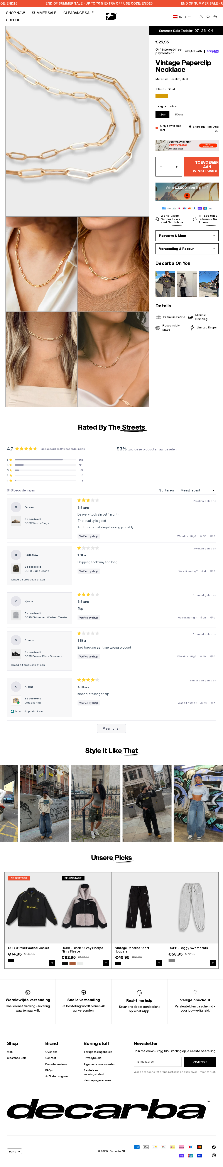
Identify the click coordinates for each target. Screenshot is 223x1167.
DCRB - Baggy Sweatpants (188, 948)
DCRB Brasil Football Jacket (28, 948)
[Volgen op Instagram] (214, 1155)
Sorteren (167, 490)
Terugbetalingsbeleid (98, 1051)
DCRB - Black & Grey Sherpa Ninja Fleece (82, 950)
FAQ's (49, 1070)
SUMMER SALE (44, 13)
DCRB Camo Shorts (37, 570)
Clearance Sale (17, 1058)
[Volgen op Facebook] (214, 1147)
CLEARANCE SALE (78, 13)
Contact (50, 1058)
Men (10, 1051)
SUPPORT (14, 20)
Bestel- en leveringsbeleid (94, 1072)
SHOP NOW (15, 13)
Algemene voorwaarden (99, 1064)
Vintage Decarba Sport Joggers (132, 950)
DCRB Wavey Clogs (37, 523)
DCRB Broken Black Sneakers (43, 656)
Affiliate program (56, 1076)
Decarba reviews (56, 1064)
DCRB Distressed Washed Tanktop (46, 617)
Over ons (51, 1051)
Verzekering (33, 702)
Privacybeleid (92, 1058)
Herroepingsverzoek (97, 1080)
